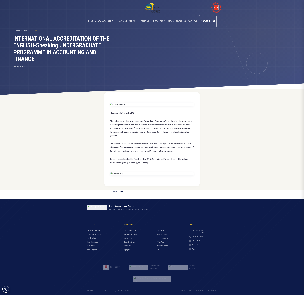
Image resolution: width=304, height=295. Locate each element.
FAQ (195, 21)
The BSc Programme (93, 230)
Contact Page (196, 245)
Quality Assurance (163, 238)
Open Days (127, 246)
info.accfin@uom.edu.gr (200, 241)
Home (90, 21)
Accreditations (91, 246)
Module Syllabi (91, 238)
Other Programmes (93, 250)
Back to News (21, 30)
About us (145, 21)
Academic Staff (162, 234)
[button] (115, 21)
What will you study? (104, 21)
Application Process (130, 234)
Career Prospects (92, 242)
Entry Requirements (130, 230)
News (155, 21)
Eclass (179, 21)
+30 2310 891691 (198, 237)
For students (166, 21)
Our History (160, 230)
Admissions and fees (128, 21)
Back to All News (120, 191)
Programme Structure (94, 234)
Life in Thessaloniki (163, 246)
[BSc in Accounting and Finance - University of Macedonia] (152, 7)
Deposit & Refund (130, 242)
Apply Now (127, 250)
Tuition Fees (128, 238)
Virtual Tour (160, 242)
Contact (188, 21)
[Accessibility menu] (5, 289)
